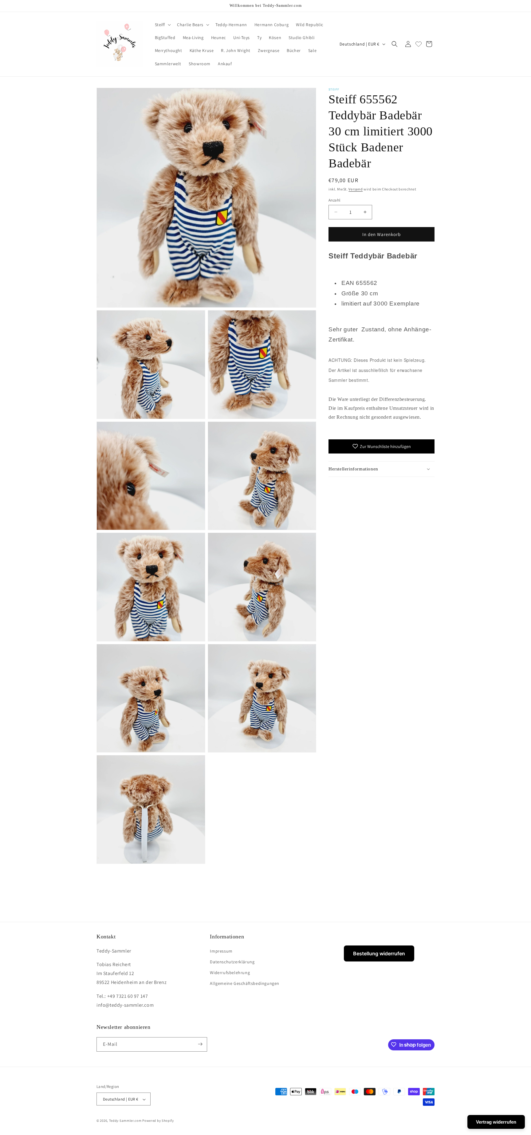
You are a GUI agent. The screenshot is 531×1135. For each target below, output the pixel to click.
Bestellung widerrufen (379, 953)
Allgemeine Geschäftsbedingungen (244, 983)
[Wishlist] (418, 44)
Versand (355, 189)
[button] (162, 24)
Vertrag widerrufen (496, 1122)
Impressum (221, 950)
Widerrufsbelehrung (230, 972)
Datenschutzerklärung (232, 961)
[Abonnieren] (200, 1044)
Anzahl (334, 199)
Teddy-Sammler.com (125, 1121)
